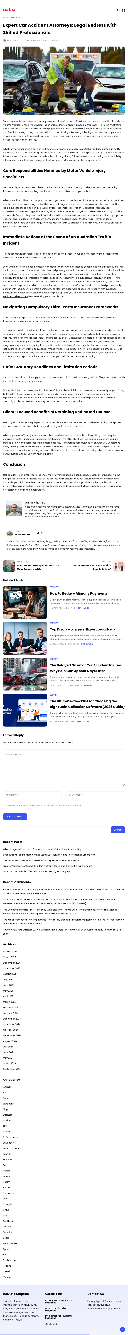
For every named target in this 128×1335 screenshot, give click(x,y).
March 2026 (9, 957)
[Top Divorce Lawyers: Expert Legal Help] (25, 638)
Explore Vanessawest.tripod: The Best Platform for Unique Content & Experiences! (47, 866)
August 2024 (10, 1041)
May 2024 (8, 1057)
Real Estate (9, 1221)
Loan (5, 1215)
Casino (7, 1120)
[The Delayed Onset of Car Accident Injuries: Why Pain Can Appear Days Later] (25, 674)
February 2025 (10, 1007)
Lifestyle (7, 1204)
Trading (7, 1265)
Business (7, 1114)
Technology (9, 1260)
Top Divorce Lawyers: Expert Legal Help (82, 629)
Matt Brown (56, 608)
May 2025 (8, 990)
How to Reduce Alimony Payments (79, 593)
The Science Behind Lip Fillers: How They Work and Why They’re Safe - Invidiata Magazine (51, 909)
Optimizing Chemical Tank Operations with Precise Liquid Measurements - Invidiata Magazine (54, 899)
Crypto (7, 1131)
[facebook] (38, 533)
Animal (7, 1086)
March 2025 (9, 1001)
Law (5, 1198)
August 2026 (10, 951)
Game (6, 1176)
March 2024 (9, 1063)
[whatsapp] (42, 533)
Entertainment (11, 1148)
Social (6, 1237)
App (5, 1092)
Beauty (7, 1098)
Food (5, 1165)
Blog (5, 1109)
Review (7, 1226)
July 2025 (8, 979)
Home (5, 17)
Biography (8, 1103)
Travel (6, 1271)
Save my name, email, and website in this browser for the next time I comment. (44, 805)
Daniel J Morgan (58, 644)
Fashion (7, 1154)
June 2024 (9, 1052)
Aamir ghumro (14, 40)
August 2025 (10, 973)
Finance (7, 1159)
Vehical (7, 1277)
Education (8, 1142)
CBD (5, 1126)
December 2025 (12, 962)
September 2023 (12, 1069)
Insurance (8, 1193)
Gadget (7, 1170)
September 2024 (12, 1035)
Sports (6, 1249)
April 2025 (8, 996)
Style (5, 1254)
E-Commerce (10, 1137)
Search (118, 829)
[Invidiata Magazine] (9, 10)
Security (15, 17)
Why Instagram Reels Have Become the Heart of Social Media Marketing (42, 849)
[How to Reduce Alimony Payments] (25, 602)
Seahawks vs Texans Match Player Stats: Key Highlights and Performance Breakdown (49, 854)
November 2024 (12, 1024)
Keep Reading (83, 608)
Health (6, 1182)
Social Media (10, 1243)
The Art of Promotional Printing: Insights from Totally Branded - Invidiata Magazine (48, 919)
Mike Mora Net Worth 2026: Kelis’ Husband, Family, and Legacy (36, 871)
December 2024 (12, 1018)
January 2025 (10, 1013)
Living (6, 1209)
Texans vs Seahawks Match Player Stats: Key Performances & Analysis (41, 860)
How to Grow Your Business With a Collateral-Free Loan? (33, 929)
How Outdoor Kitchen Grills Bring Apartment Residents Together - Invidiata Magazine (49, 889)
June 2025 (8, 985)
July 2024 (8, 1046)
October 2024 (10, 1029)
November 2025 (11, 968)
